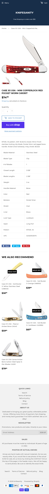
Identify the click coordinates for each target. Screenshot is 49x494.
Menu (7, 3)
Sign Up (43, 432)
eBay (24, 419)
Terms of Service (24, 395)
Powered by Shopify (31, 481)
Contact (24, 404)
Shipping (5, 101)
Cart (45, 3)
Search (24, 393)
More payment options (13, 131)
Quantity (5, 107)
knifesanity (24, 12)
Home (4, 28)
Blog (24, 401)
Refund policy (24, 398)
